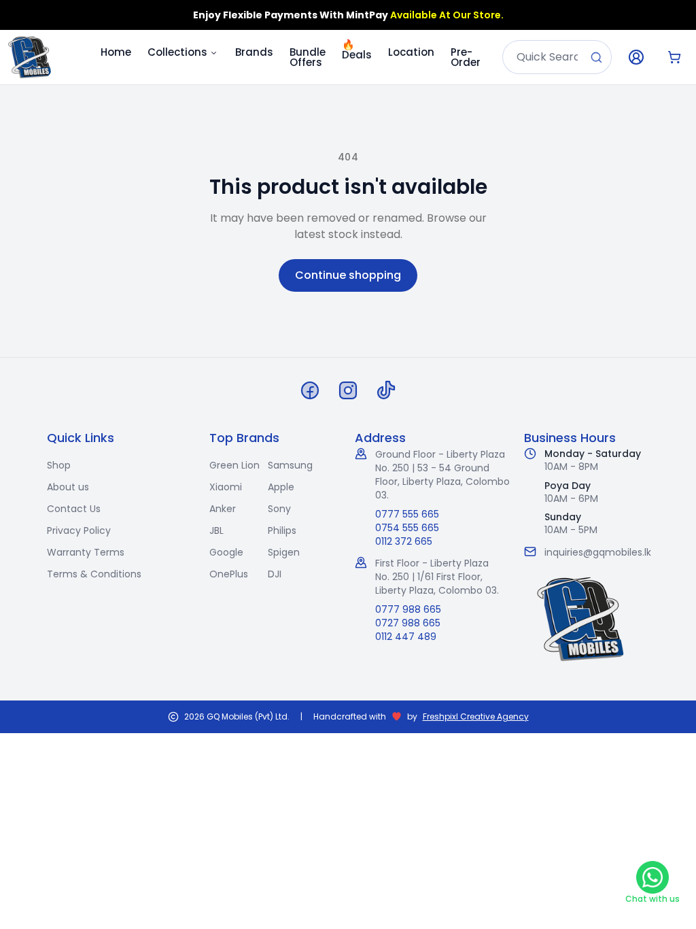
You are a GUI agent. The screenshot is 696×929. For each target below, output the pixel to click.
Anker (222, 509)
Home (116, 52)
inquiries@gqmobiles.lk (597, 552)
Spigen (284, 552)
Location (411, 52)
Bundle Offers (308, 57)
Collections (177, 52)
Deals (357, 49)
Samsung (290, 465)
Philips (282, 530)
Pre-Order (466, 57)
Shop (59, 465)
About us (68, 487)
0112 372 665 (403, 541)
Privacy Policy (79, 530)
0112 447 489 (405, 636)
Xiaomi (225, 487)
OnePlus (228, 574)
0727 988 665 (407, 623)
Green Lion (234, 465)
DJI (274, 574)
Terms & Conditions (94, 574)
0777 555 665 (407, 514)
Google (226, 552)
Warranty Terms (85, 552)
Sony (279, 509)
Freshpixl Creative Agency (476, 716)
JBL (216, 530)
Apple (281, 487)
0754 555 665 (407, 528)
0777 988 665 (408, 609)
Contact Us (74, 509)
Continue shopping (348, 275)
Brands (254, 52)
